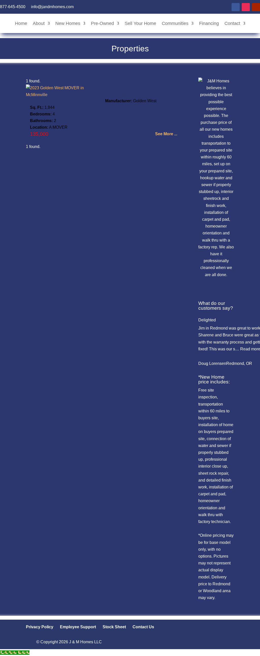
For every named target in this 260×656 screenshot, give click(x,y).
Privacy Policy (39, 627)
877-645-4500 (12, 7)
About (39, 23)
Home (21, 23)
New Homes (67, 23)
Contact (232, 23)
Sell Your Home (140, 23)
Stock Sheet (114, 627)
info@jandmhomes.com (52, 7)
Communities (175, 23)
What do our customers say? (215, 306)
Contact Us (143, 627)
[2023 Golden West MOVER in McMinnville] (64, 95)
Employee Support (78, 627)
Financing (209, 23)
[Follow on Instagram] (246, 7)
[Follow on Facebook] (236, 7)
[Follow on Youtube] (256, 7)
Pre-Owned (102, 23)
